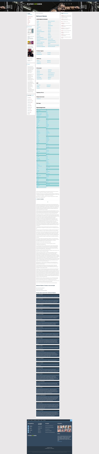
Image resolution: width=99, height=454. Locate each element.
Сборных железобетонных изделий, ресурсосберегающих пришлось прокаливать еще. (31, 38)
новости (32, 420)
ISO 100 (28, 97)
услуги (41, 420)
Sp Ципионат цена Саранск (48, 430)
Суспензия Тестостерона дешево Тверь (50, 432)
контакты (44, 420)
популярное (35, 420)
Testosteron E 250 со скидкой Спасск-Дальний (41, 290)
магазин (39, 420)
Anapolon (29, 112)
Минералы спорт (40, 428)
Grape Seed (29, 105)
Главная (37, 13)
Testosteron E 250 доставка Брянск (49, 427)
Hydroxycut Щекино (40, 13)
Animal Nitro (29, 99)
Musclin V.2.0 (29, 110)
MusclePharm (29, 107)
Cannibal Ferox (29, 102)
